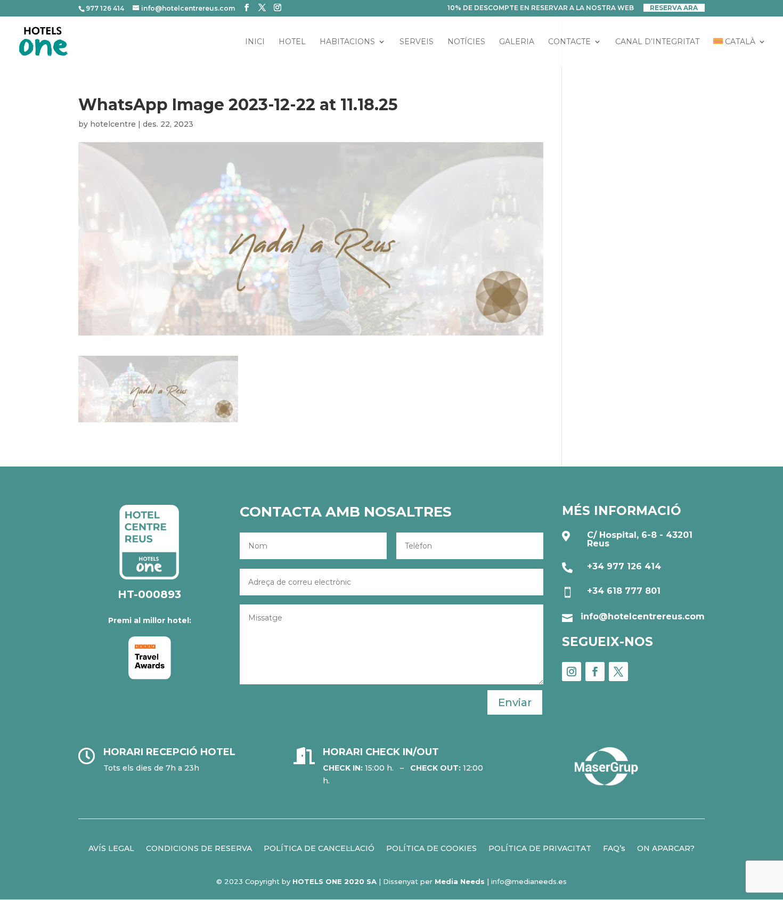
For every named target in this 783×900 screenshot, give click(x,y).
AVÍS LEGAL (111, 848)
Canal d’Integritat (657, 42)
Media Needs (460, 881)
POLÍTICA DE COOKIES (431, 848)
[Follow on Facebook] (595, 671)
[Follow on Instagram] (571, 671)
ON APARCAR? (666, 848)
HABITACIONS (347, 42)
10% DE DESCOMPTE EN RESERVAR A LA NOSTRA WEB (540, 8)
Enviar (515, 702)
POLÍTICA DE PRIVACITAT (539, 848)
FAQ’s (614, 848)
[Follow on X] (618, 671)
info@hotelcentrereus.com (643, 616)
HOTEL (292, 42)
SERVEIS (416, 42)
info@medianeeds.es (529, 881)
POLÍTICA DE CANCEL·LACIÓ (319, 848)
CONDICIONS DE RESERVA (199, 848)
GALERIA (516, 42)
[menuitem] (739, 52)
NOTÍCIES (466, 42)
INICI (255, 42)
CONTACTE (569, 42)
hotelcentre (113, 124)
